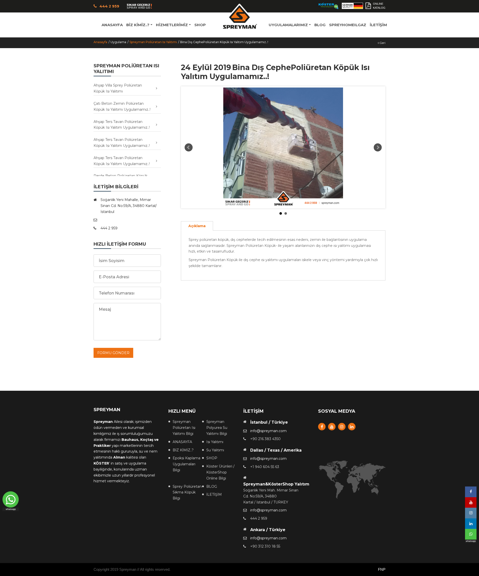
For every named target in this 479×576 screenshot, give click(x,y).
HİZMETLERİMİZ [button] (172, 24)
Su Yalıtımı (215, 450)
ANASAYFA (112, 24)
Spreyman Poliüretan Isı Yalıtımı (153, 42)
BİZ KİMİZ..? (183, 450)
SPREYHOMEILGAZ (347, 24)
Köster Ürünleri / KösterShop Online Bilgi (220, 472)
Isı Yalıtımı (214, 442)
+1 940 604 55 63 (264, 467)
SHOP (200, 24)
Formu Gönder (113, 353)
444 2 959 (258, 518)
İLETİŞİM (378, 24)
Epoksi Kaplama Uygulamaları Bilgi (186, 464)
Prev (189, 147)
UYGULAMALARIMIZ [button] (288, 24)
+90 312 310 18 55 (265, 546)
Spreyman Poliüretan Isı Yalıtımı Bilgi (184, 427)
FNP (381, 569)
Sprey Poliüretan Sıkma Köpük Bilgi (187, 492)
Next (378, 147)
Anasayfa (100, 42)
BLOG (320, 24)
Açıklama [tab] (197, 226)
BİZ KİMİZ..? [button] (137, 24)
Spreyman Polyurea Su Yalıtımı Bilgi (216, 427)
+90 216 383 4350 (265, 439)
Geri (382, 43)
